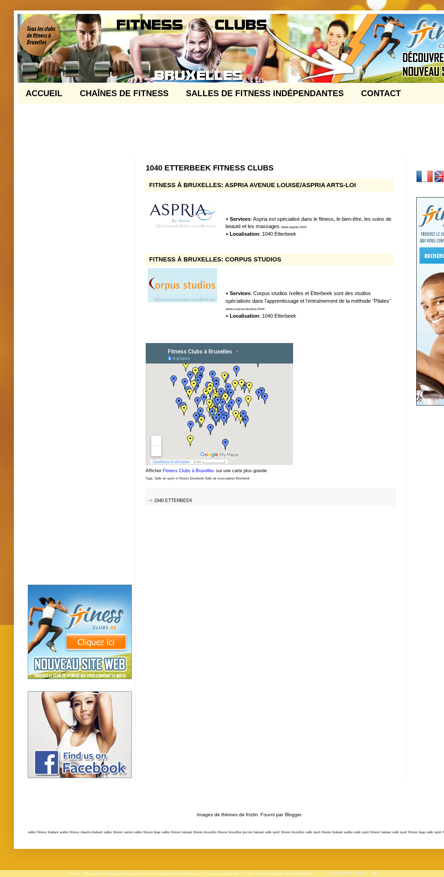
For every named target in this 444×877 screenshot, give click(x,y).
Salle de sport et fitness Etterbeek (179, 478)
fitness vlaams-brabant (86, 832)
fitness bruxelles (205, 832)
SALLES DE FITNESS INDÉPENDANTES (265, 93)
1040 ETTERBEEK (173, 500)
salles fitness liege (147, 832)
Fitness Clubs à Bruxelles (188, 470)
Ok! (374, 873)
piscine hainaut (253, 832)
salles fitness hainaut (177, 832)
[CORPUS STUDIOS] (182, 286)
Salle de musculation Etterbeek (227, 478)
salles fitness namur (118, 832)
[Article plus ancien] (393, 522)
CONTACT (381, 93)
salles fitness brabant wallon (48, 832)
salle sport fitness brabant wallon (329, 832)
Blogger (293, 814)
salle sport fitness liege (409, 832)
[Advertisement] (154, 129)
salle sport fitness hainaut (372, 832)
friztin (252, 814)
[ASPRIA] (182, 211)
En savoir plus (347, 873)
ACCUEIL (44, 93)
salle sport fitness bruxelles (285, 832)
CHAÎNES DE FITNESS (124, 93)
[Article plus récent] (148, 522)
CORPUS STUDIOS (253, 259)
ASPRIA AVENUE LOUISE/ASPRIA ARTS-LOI (290, 185)
